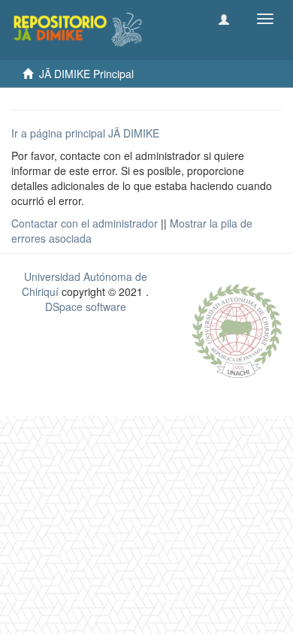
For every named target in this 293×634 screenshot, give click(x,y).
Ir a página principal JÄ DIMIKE (85, 132)
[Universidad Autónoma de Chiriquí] (237, 329)
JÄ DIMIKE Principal (86, 73)
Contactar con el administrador (84, 223)
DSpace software (85, 306)
